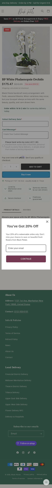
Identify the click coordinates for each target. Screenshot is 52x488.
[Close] (47, 221)
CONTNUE (26, 259)
